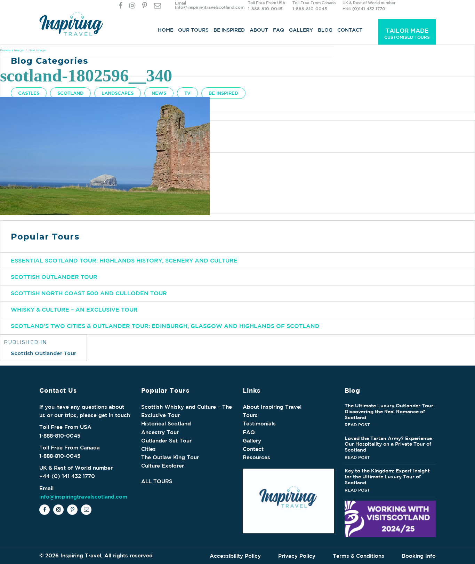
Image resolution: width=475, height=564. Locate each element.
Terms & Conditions (358, 556)
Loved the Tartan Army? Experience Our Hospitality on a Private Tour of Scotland (388, 444)
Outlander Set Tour (166, 441)
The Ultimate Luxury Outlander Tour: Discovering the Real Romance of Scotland (390, 411)
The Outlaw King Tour (170, 457)
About (259, 30)
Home (165, 30)
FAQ (278, 30)
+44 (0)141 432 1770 (364, 8)
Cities (148, 449)
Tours (250, 415)
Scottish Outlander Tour (54, 277)
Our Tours (193, 30)
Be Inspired (229, 30)
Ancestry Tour (160, 432)
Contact (349, 30)
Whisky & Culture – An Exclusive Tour (74, 309)
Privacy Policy (296, 556)
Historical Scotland (166, 423)
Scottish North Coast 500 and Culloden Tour (89, 293)
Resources (256, 457)
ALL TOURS (156, 481)
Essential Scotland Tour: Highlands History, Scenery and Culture (124, 260)
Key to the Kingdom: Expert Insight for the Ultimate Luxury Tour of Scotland (387, 476)
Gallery (301, 30)
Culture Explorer (162, 466)
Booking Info (419, 556)
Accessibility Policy (235, 556)
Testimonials (259, 423)
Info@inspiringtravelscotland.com (209, 7)
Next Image (37, 50)
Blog (325, 30)
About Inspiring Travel (272, 407)
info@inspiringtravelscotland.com (83, 497)
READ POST (357, 424)
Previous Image (12, 50)
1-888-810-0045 (265, 8)
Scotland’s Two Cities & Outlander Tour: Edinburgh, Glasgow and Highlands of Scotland (165, 326)
